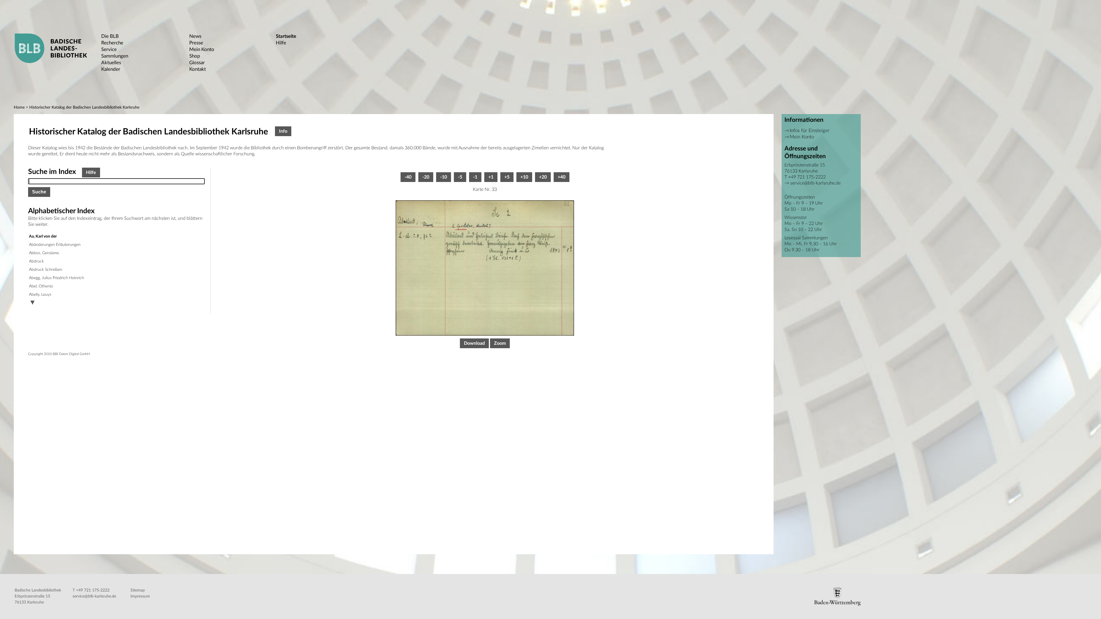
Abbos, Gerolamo (44, 253)
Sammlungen (114, 56)
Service (109, 49)
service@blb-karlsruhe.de (815, 183)
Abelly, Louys (40, 295)
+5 (506, 177)
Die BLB (110, 36)
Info (283, 131)
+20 (543, 177)
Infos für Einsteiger (809, 130)
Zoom (500, 343)
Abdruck (36, 261)
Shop (194, 56)
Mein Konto (201, 49)
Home (19, 107)
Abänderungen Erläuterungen (55, 245)
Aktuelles (111, 62)
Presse (196, 42)
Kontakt (197, 69)
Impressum (140, 596)
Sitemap (137, 590)
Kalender (110, 69)
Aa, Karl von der (43, 236)
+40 (561, 177)
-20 (425, 177)
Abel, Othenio (41, 286)
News (195, 36)
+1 (490, 177)
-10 (443, 177)
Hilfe (281, 42)
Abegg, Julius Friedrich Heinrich (56, 278)
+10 (524, 177)
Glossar (197, 62)
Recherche (112, 42)
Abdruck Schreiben (45, 270)
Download (474, 343)
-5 (460, 177)
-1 (475, 177)
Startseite (286, 36)
